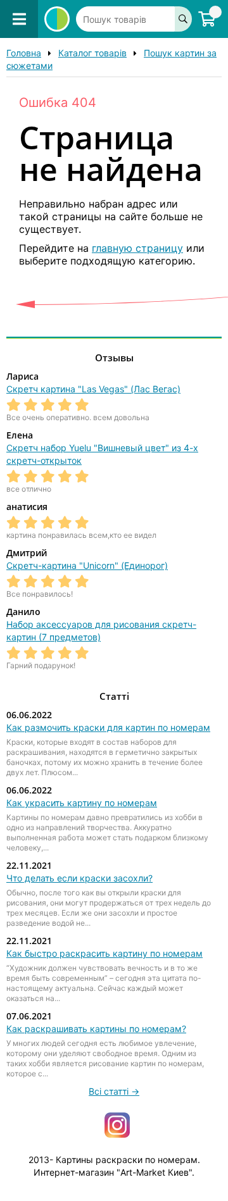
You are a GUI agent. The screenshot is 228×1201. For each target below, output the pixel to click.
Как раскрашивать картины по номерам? (96, 1028)
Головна (23, 52)
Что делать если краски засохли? (79, 878)
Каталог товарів (92, 52)
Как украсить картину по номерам (81, 802)
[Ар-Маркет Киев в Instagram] (117, 1124)
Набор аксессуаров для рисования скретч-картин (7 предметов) (101, 630)
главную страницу (137, 248)
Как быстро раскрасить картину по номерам (104, 953)
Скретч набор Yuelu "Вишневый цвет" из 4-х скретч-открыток (102, 454)
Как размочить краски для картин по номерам (108, 727)
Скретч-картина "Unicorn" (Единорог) (87, 565)
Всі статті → (114, 1091)
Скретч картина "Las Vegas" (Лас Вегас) (93, 388)
